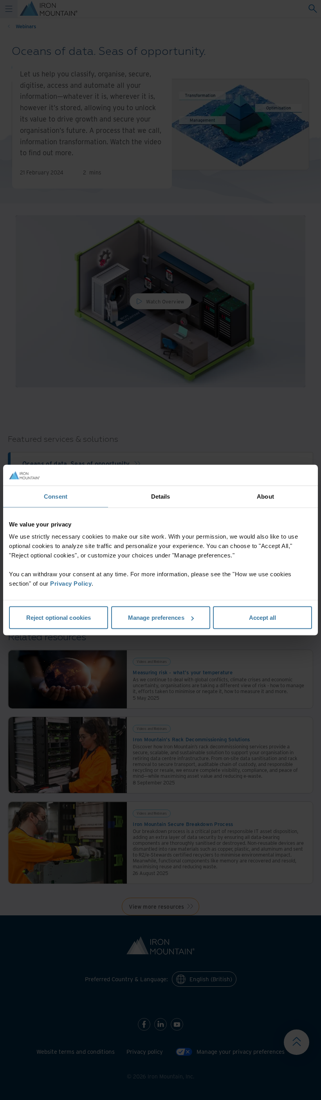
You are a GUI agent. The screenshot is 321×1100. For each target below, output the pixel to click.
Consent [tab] (55, 496)
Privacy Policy (71, 583)
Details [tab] (160, 496)
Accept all (262, 617)
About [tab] (265, 496)
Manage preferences (156, 617)
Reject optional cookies (58, 617)
